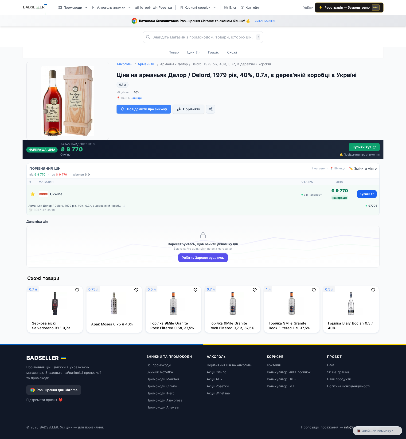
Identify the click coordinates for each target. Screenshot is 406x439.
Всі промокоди (159, 365)
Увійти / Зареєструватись (203, 258)
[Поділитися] (210, 109)
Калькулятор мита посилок (289, 372)
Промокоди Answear (163, 407)
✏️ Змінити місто (363, 168)
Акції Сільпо (216, 372)
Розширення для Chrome (57, 390)
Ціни (193, 52)
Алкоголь (126, 64)
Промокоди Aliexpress (164, 400)
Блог (330, 365)
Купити (365, 194)
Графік (213, 52)
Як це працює (338, 372)
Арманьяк (148, 64)
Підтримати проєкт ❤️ (44, 400)
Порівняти (191, 109)
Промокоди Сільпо (162, 386)
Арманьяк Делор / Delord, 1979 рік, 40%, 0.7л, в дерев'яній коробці (74, 205)
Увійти (308, 7)
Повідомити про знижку (147, 109)
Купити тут (362, 147)
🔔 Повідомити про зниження (360, 154)
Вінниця (136, 98)
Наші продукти (339, 379)
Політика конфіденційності (348, 386)
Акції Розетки (218, 386)
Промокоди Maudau (163, 379)
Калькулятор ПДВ (281, 379)
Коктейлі (274, 365)
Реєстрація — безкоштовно (351, 7)
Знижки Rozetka (160, 372)
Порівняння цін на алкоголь (229, 365)
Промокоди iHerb (161, 393)
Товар (174, 52)
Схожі (232, 52)
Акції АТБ (214, 379)
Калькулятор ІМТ (280, 386)
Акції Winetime (218, 393)
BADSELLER (42, 358)
